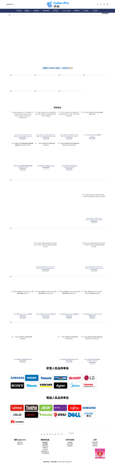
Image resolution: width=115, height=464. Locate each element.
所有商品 (19, 10)
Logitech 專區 (66, 10)
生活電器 (85, 10)
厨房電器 (76, 10)
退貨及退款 (45, 446)
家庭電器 (36, 10)
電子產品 (55, 10)
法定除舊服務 (45, 453)
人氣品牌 (94, 10)
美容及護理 (46, 10)
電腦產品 (27, 10)
